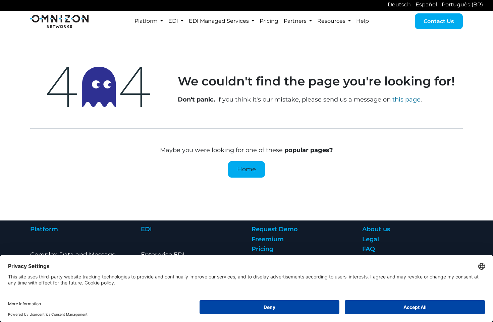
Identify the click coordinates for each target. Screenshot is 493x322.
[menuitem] (149, 21)
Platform (44, 229)
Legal (370, 239)
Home (246, 169)
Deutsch (399, 4)
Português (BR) (462, 4)
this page (406, 99)
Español (426, 4)
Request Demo (275, 229)
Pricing (262, 249)
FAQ (368, 249)
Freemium (268, 239)
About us (376, 229)
